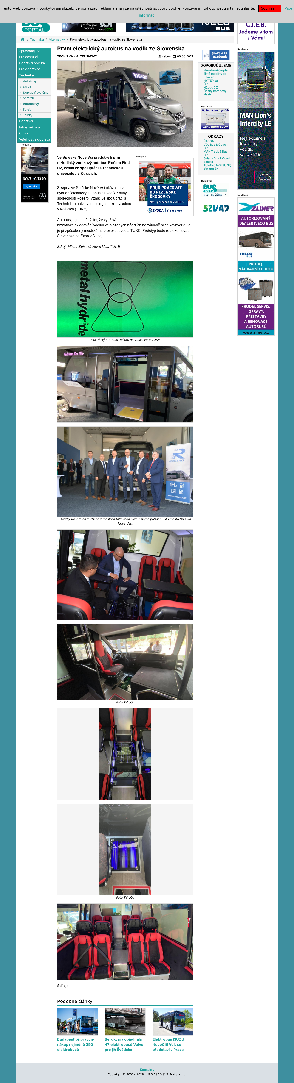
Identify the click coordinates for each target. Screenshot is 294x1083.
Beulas (208, 161)
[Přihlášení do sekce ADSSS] (216, 208)
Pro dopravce (29, 69)
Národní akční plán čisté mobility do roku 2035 (216, 73)
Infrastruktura (29, 127)
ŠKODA (209, 141)
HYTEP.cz (211, 80)
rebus (164, 56)
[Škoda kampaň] (165, 187)
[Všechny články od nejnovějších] (215, 190)
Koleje (27, 109)
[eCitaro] (35, 174)
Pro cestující (28, 57)
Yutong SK (211, 168)
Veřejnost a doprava (34, 139)
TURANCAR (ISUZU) (217, 165)
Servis (27, 87)
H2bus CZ (211, 87)
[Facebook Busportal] (216, 55)
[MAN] (256, 120)
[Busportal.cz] (36, 24)
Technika (37, 39)
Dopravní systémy (35, 92)
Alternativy (57, 39)
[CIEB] (256, 30)
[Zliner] (256, 266)
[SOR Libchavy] (89, 25)
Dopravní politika (32, 63)
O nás (23, 133)
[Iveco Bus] (180, 25)
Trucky (27, 115)
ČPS (206, 84)
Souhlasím (270, 8)
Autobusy (30, 81)
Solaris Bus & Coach (217, 158)
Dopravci (26, 121)
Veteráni (28, 98)
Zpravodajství (29, 51)
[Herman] (215, 119)
